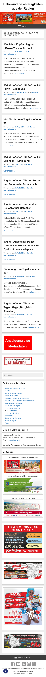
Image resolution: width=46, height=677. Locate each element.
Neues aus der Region (12, 406)
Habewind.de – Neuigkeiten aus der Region (23, 6)
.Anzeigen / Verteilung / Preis (15, 388)
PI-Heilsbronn (12, 410)
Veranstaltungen (10, 420)
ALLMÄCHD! (9, 391)
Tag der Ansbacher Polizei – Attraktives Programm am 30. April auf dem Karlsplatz (21, 245)
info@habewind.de (14, 440)
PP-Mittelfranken (13, 413)
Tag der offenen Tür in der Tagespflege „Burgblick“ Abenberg (19, 307)
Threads (34, 664)
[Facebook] (13, 664)
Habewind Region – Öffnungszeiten (17, 398)
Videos (7, 423)
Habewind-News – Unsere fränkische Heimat (20, 400)
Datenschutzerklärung (26, 671)
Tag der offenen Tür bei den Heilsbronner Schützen (20, 206)
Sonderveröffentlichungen (13, 418)
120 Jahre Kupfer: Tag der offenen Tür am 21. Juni (19, 46)
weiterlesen (20, 73)
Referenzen (9, 415)
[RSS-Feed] (24, 664)
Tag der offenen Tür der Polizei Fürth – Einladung (22, 87)
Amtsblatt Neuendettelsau (13, 393)
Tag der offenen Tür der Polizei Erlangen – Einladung (22, 159)
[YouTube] (18, 664)
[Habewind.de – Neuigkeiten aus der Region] (23, 23)
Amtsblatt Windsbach (12, 396)
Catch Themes (29, 674)
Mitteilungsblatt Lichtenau (13, 403)
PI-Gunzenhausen (13, 408)
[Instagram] (29, 664)
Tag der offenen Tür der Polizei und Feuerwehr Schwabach (22, 182)
